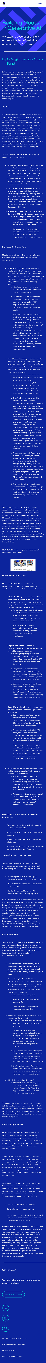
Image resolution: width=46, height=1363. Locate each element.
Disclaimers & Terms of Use (13, 1344)
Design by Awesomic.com (12, 1356)
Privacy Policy (8, 1350)
